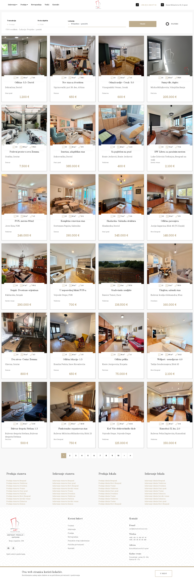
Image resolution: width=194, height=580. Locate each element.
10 (118, 456)
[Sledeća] (124, 455)
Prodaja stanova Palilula (16, 493)
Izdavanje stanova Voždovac (63, 496)
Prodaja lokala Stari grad (108, 491)
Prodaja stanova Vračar (15, 488)
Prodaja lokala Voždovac (108, 488)
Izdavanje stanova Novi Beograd (65, 486)
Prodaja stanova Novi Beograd (18, 496)
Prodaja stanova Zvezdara (16, 486)
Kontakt (55, 5)
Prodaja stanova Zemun (15, 504)
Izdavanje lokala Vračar (154, 491)
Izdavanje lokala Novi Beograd (157, 504)
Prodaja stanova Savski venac (18, 499)
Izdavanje (12, 5)
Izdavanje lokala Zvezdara (155, 486)
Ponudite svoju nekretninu (79, 541)
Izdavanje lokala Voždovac (155, 483)
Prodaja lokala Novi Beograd (110, 483)
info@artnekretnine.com (138, 529)
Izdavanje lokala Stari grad (155, 488)
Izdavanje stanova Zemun (62, 504)
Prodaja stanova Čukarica (16, 501)
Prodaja (24, 5)
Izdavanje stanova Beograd (63, 481)
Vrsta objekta (43, 21)
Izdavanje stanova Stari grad (64, 483)
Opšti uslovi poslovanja (15, 554)
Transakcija (11, 21)
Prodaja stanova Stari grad (17, 491)
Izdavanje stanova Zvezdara (63, 493)
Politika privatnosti (76, 544)
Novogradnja (36, 5)
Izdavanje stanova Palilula (63, 499)
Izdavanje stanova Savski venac (65, 488)
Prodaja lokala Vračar (107, 486)
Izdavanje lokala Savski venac (157, 496)
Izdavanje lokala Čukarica (155, 493)
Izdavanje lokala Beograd (155, 481)
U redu (163, 573)
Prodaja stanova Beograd (16, 481)
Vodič (47, 5)
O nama (71, 525)
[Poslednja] (130, 455)
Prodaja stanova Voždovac (16, 483)
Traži (142, 24)
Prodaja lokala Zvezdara (108, 493)
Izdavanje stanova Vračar (62, 491)
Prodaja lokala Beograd (108, 481)
